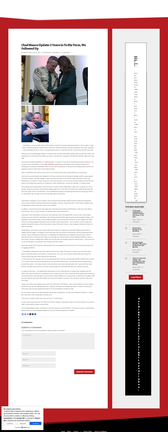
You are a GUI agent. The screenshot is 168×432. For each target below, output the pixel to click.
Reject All (22, 423)
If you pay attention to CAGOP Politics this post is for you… (138, 213)
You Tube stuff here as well (50, 164)
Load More (136, 277)
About (127, 2)
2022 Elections (47, 52)
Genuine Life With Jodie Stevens (136, 80)
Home (120, 2)
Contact (144, 2)
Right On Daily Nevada (136, 193)
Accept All (35, 423)
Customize (10, 423)
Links (134, 2)
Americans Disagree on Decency (137, 229)
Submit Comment (84, 371)
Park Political (136, 157)
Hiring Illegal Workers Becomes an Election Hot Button (139, 244)
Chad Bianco (56, 52)
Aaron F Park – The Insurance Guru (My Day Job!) (135, 138)
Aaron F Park (27, 52)
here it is (88, 162)
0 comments (66, 52)
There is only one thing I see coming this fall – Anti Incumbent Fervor (139, 261)
